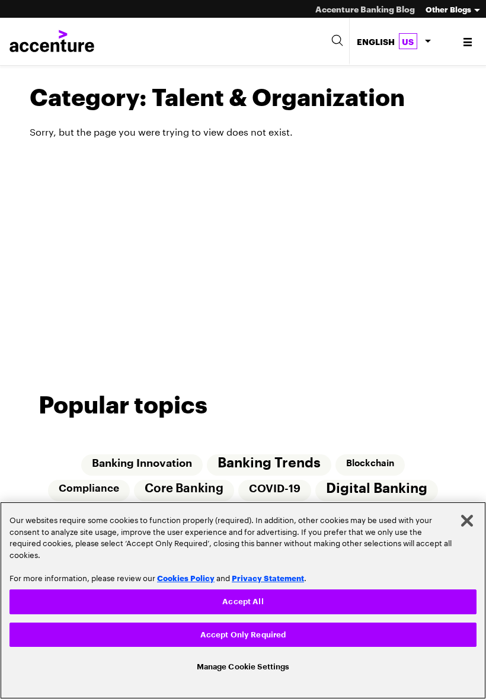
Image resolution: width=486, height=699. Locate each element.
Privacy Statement (268, 574)
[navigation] (468, 41)
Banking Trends (269, 463)
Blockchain (371, 463)
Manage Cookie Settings (243, 666)
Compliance (88, 489)
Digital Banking (378, 489)
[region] (243, 599)
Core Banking (184, 489)
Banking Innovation (141, 463)
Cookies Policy (186, 574)
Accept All (242, 598)
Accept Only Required (243, 632)
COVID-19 (275, 489)
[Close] (467, 518)
